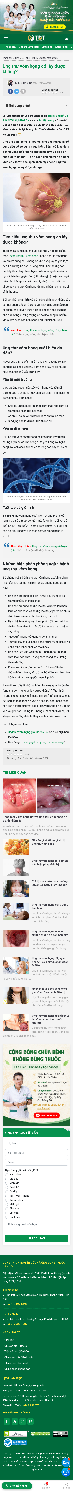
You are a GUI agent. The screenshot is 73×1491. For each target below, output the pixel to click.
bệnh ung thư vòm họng (24, 256)
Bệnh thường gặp (29, 46)
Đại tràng (15, 1217)
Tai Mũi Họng (46, 120)
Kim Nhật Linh (23, 82)
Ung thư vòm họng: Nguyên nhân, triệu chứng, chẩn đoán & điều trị (50, 962)
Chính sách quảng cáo (17, 1369)
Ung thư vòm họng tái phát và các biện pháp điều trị (50, 862)
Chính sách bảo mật (16, 1363)
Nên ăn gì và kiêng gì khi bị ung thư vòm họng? (48, 842)
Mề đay (14, 1178)
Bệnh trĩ (14, 1187)
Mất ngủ (14, 1204)
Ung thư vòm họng (48, 58)
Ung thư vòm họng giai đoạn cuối (28, 732)
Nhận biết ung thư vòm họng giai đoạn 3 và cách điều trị (49, 990)
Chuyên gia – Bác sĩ (15, 1345)
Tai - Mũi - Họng (29, 58)
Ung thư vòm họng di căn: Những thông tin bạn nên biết (50, 933)
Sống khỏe (61, 46)
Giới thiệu (9, 1340)
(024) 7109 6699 (16, 1303)
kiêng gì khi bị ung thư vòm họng (44, 742)
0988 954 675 (31, 1405)
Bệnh (17, 58)
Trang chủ (10, 46)
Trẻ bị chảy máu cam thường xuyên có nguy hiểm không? (50, 883)
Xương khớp (17, 1200)
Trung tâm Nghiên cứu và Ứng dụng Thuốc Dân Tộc (36, 37)
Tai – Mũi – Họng (19, 1195)
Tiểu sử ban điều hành (17, 1351)
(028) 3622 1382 (16, 1323)
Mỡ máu (14, 1212)
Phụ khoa (15, 1208)
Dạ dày (13, 1191)
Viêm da (14, 1183)
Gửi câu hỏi (36, 1238)
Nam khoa (15, 1174)
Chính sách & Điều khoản (18, 1357)
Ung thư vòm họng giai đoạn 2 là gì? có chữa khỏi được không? (50, 1019)
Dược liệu (46, 46)
